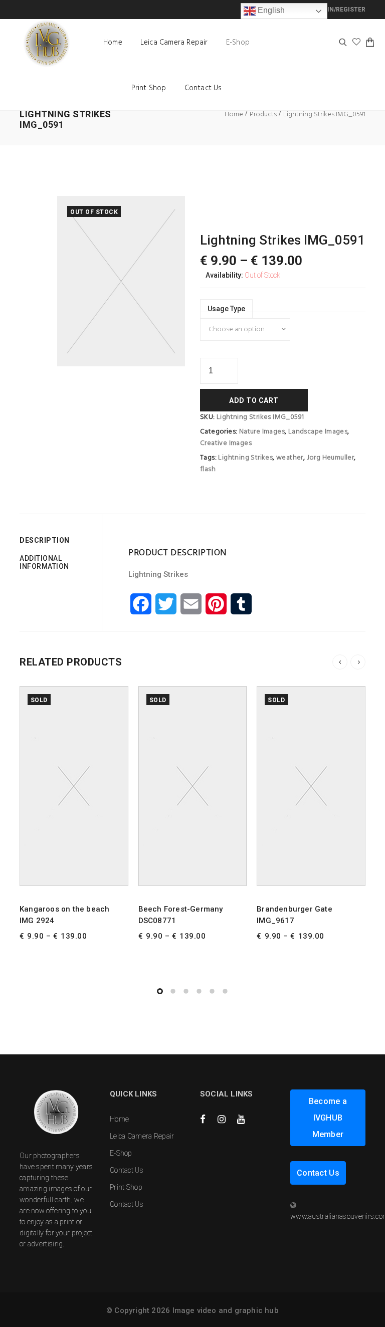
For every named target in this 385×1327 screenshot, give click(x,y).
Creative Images (226, 443)
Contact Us (203, 88)
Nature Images (262, 431)
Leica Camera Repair (174, 43)
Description (45, 540)
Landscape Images (317, 431)
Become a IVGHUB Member (328, 1117)
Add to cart (254, 400)
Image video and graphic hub (225, 1310)
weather (289, 458)
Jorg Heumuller (330, 458)
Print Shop (148, 88)
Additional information (44, 562)
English (270, 10)
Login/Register (339, 9)
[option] (121, 281)
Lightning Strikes (245, 458)
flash (208, 469)
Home (112, 43)
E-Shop (238, 43)
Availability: (224, 275)
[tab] (57, 540)
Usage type (226, 309)
